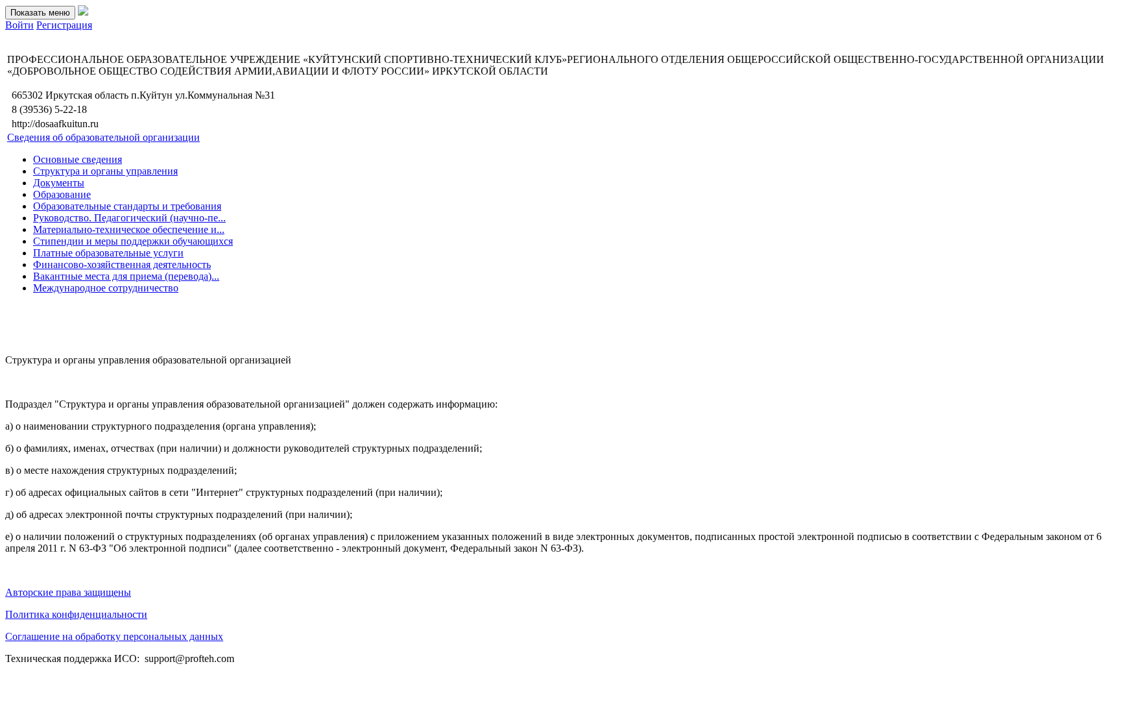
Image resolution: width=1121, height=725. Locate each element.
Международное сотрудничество (105, 287)
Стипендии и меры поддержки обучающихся (133, 241)
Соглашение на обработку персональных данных (114, 636)
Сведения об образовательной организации (103, 137)
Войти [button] (19, 25)
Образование (62, 194)
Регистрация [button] (64, 25)
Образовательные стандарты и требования (127, 206)
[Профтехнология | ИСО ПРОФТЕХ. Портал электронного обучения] (83, 12)
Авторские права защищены (68, 592)
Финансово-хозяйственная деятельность (122, 264)
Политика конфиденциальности (76, 614)
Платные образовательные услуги (108, 252)
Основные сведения (77, 159)
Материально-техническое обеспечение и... (128, 229)
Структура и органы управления (105, 171)
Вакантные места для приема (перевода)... (126, 276)
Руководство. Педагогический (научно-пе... (129, 217)
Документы (58, 182)
